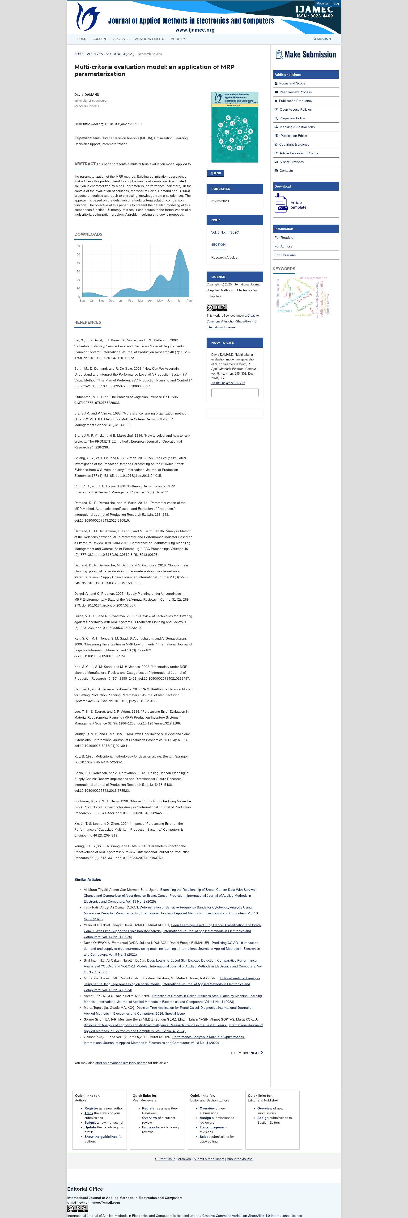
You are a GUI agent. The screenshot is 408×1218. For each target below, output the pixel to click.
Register (322, 3)
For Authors (283, 246)
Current (100, 39)
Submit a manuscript (209, 1159)
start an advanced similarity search (121, 1063)
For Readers (284, 237)
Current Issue (165, 1159)
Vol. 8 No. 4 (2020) (120, 54)
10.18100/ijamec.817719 (228, 383)
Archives (121, 39)
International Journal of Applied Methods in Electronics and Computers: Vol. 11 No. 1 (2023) (166, 1002)
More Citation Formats (228, 392)
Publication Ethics (293, 136)
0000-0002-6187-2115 (86, 106)
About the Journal (240, 1159)
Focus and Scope (292, 83)
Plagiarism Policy (292, 118)
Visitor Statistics (291, 162)
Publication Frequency (295, 101)
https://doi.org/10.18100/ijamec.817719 (112, 124)
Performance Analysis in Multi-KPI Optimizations (208, 1037)
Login (337, 3)
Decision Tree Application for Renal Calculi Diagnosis (176, 1007)
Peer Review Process (295, 92)
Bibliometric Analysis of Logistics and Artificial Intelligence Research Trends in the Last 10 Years (155, 1025)
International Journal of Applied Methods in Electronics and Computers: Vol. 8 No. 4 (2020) (151, 1043)
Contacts (286, 170)
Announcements (150, 39)
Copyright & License (293, 144)
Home (82, 39)
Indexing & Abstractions (297, 127)
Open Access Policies (295, 109)
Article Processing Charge (299, 153)
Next (255, 1053)
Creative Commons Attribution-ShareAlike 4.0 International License (233, 321)
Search (323, 39)
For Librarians (285, 255)
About (177, 39)
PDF (217, 173)
